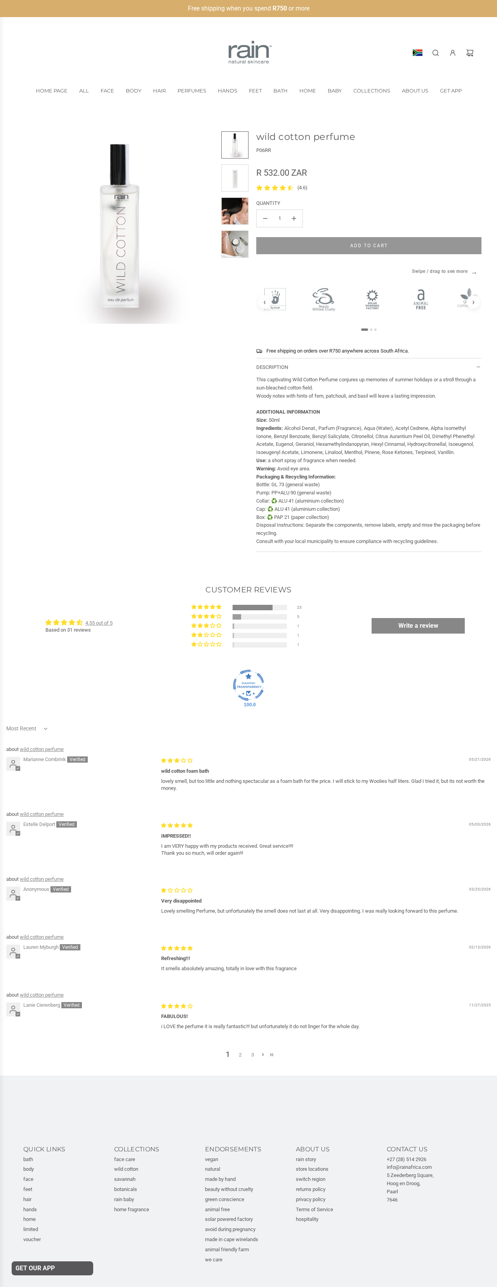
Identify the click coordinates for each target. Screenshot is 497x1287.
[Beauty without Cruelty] (327, 299)
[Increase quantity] (293, 218)
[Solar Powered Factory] (375, 299)
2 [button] (240, 1055)
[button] (29, 227)
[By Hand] (278, 299)
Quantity (268, 203)
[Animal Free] (424, 299)
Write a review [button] (418, 625)
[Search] (435, 52)
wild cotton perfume (42, 749)
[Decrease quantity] (265, 218)
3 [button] (252, 1055)
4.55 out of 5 (99, 623)
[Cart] (469, 52)
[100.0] (248, 685)
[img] (177, 760)
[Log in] (452, 52)
